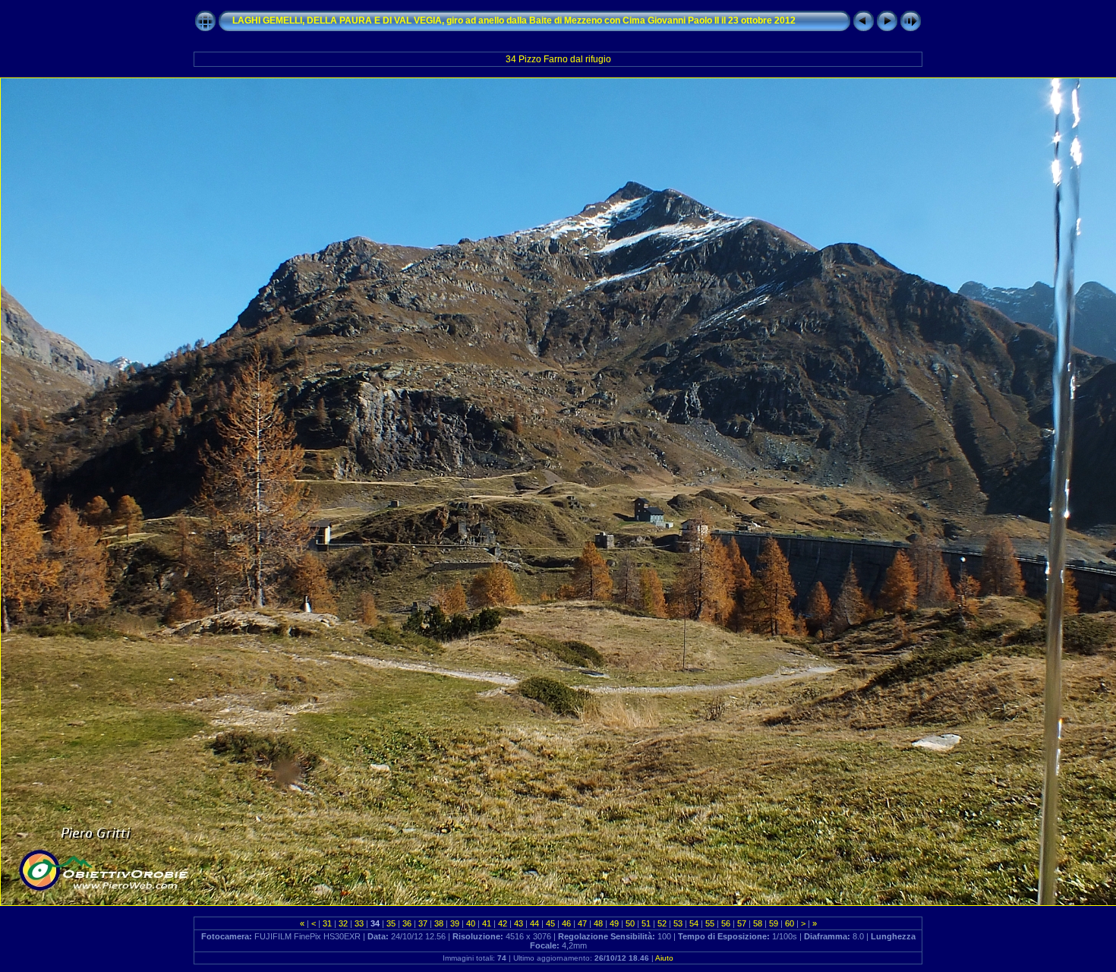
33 (359, 923)
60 (789, 923)
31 (327, 923)
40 (471, 923)
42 (502, 923)
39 (455, 923)
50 (630, 923)
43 (518, 923)
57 (742, 923)
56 (726, 923)
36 (407, 923)
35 (391, 923)
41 (486, 923)
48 (598, 923)
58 (757, 923)
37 (423, 923)
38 (439, 923)
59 (773, 923)
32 (343, 923)
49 (614, 923)
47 (582, 923)
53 (678, 923)
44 (534, 923)
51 (646, 923)
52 (662, 923)
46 (566, 923)
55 (710, 923)
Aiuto (664, 958)
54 (694, 923)
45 (550, 923)
